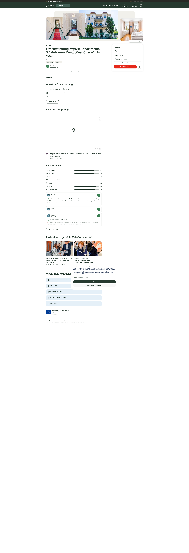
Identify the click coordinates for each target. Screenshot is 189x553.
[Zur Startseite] (50, 5)
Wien (62, 320)
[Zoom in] (100, 115)
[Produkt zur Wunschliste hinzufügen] (71, 243)
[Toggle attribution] (100, 149)
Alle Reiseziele (54, 320)
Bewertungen (140, 1)
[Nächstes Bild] (71, 249)
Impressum (54, 314)
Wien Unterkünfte (70, 320)
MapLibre (97, 148)
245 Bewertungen (54, 67)
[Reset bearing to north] (100, 119)
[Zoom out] (100, 117)
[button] (49, 77)
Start (47, 320)
